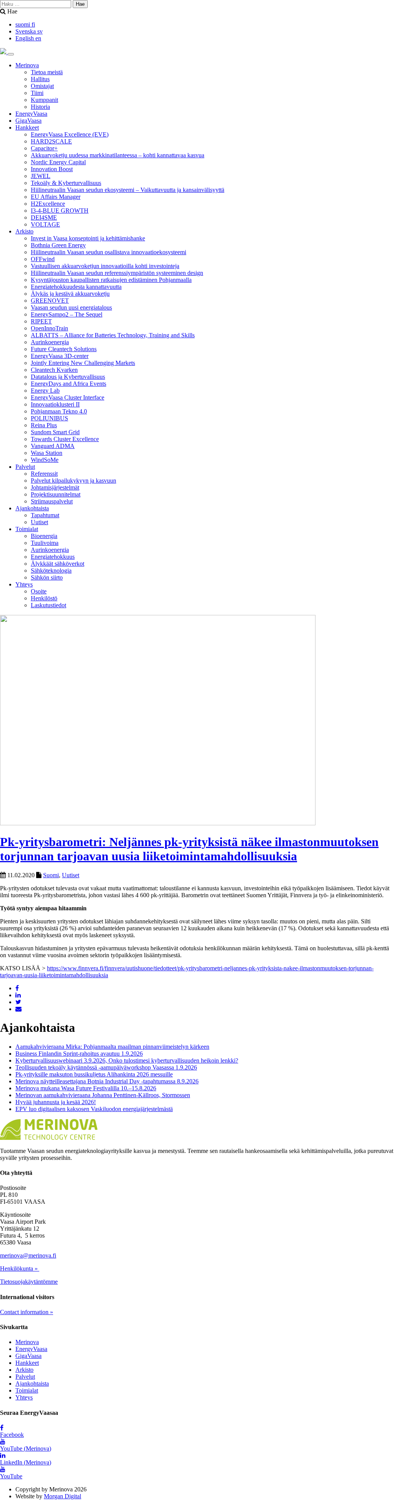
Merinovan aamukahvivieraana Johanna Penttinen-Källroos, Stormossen (102, 1095)
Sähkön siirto (47, 577)
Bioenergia (44, 536)
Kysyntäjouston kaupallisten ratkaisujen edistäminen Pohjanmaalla (111, 280)
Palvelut (25, 466)
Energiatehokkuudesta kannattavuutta (76, 286)
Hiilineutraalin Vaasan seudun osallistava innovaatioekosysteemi (108, 252)
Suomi (51, 875)
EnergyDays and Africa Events (68, 383)
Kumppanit (44, 100)
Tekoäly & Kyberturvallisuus (66, 183)
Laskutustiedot (48, 605)
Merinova (27, 65)
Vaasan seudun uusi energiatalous (71, 307)
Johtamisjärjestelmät (55, 487)
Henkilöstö (44, 598)
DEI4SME (44, 217)
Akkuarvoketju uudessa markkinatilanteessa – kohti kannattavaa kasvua (117, 155)
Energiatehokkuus (53, 556)
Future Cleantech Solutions (64, 349)
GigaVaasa (28, 120)
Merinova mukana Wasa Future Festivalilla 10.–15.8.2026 (85, 1088)
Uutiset (39, 522)
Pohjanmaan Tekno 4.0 (59, 411)
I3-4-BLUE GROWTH (59, 210)
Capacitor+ (44, 148)
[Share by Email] (18, 1009)
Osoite (39, 591)
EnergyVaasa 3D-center (59, 356)
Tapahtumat (45, 515)
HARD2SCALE (51, 141)
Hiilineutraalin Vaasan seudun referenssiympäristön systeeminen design (117, 273)
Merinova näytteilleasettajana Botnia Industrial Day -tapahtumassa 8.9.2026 (107, 1081)
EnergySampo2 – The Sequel (66, 314)
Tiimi (37, 93)
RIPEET (41, 321)
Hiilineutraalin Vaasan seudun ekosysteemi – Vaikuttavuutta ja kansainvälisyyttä (127, 190)
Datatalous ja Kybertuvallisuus (68, 376)
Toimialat (26, 529)
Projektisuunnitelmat (55, 494)
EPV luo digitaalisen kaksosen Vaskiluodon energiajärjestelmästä (94, 1109)
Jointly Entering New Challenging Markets (83, 363)
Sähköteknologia (51, 570)
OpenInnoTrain (49, 328)
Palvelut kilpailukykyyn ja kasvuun (73, 480)
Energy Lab (45, 390)
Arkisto (24, 231)
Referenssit (44, 473)
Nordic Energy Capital (58, 162)
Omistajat (42, 86)
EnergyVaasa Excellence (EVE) (70, 134)
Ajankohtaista (32, 508)
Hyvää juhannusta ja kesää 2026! (55, 1102)
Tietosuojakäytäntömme (29, 1281)
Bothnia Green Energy (58, 245)
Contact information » (26, 1312)
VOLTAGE (45, 224)
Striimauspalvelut (52, 501)
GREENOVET (50, 300)
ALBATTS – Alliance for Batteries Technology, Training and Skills (113, 335)
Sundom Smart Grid (55, 432)
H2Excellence (48, 203)
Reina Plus (44, 425)
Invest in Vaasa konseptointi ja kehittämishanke (88, 238)
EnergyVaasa (31, 113)
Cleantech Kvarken (54, 370)
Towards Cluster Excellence (65, 439)
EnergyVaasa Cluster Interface (67, 397)
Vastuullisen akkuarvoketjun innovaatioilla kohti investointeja (105, 266)
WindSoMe (44, 459)
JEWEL (40, 176)
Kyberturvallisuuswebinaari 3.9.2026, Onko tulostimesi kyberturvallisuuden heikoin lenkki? (126, 1060)
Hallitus (40, 79)
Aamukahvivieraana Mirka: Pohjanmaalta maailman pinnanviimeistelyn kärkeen (112, 1046)
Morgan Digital (62, 1496)
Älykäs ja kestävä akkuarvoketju (70, 293)
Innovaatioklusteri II (55, 404)
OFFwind (43, 259)
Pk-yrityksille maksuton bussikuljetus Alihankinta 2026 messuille (94, 1074)
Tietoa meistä (47, 72)
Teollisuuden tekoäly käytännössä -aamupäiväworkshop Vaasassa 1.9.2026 (106, 1067)
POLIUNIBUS (49, 418)
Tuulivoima (44, 543)
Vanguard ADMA (53, 446)
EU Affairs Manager (55, 196)
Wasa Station (46, 453)
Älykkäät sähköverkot (57, 563)
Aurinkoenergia (50, 342)
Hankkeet (27, 127)
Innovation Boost (52, 169)
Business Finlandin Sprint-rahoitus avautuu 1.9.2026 (79, 1053)
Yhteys (24, 584)
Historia (40, 106)
